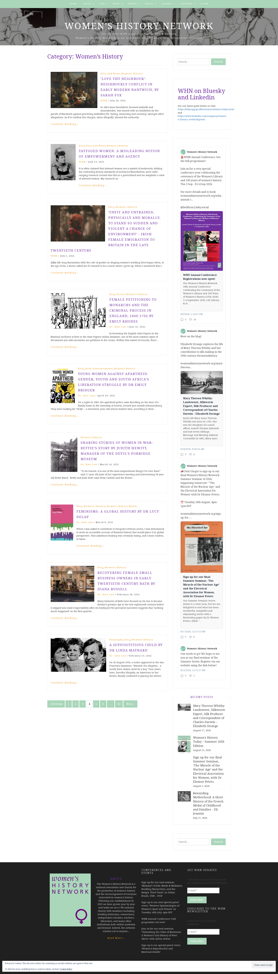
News (116, 4)
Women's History (132, 73)
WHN (104, 100)
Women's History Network (139, 26)
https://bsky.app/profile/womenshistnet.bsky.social (206, 109)
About (87, 4)
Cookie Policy (66, 969)
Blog (82, 146)
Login (204, 4)
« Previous (56, 703)
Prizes (149, 4)
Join (102, 4)
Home (73, 4)
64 (118, 703)
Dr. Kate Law (117, 327)
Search (218, 61)
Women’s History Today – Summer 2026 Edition (208, 741)
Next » (130, 703)
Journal (166, 4)
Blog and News (110, 73)
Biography (116, 639)
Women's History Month (122, 506)
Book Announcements (99, 368)
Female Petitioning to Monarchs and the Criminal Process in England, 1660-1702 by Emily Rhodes (133, 310)
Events (132, 4)
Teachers (186, 4)
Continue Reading (65, 124)
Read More (116, 938)
